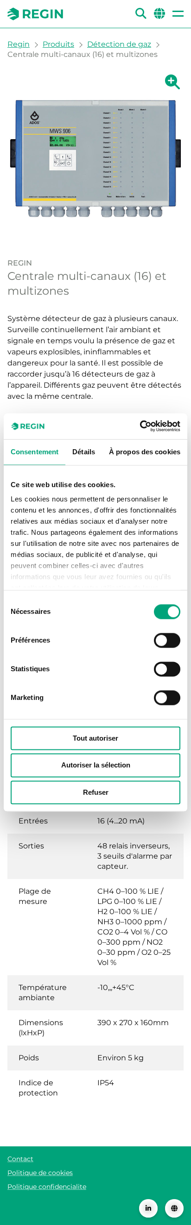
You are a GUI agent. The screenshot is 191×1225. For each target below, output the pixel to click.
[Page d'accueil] (35, 13)
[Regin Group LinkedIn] (148, 1208)
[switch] (167, 640)
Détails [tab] (83, 452)
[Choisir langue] (174, 1208)
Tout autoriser (95, 738)
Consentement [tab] (34, 452)
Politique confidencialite (46, 1186)
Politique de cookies (40, 1173)
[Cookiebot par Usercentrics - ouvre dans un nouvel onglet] (139, 426)
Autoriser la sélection (95, 765)
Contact (20, 1159)
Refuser (95, 792)
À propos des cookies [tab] (144, 452)
